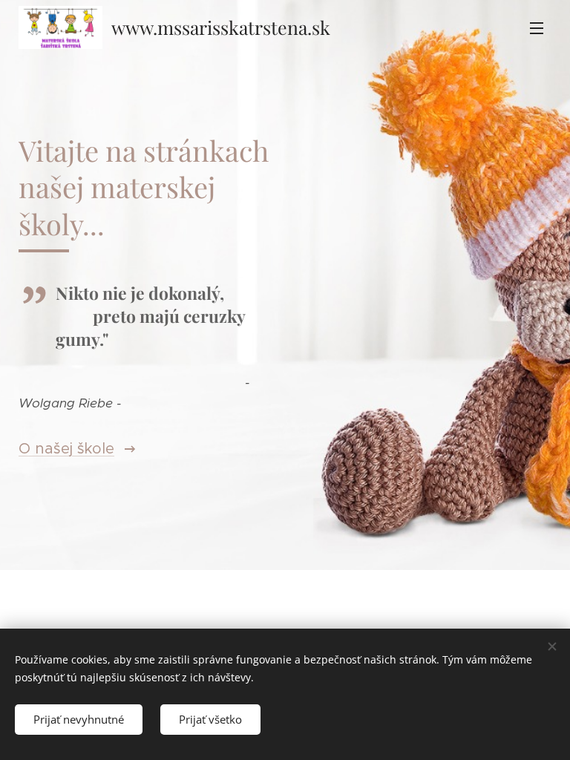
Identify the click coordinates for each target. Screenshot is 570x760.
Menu (536, 27)
